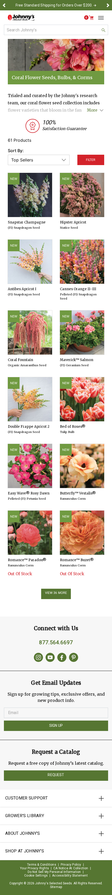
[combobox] (56, 30)
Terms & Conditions (41, 864)
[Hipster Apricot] (82, 195)
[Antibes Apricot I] (30, 262)
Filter (90, 160)
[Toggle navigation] (99, 18)
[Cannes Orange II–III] (82, 262)
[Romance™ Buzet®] (82, 533)
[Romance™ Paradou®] (30, 533)
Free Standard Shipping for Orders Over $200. (54, 5)
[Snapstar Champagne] (30, 195)
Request (56, 775)
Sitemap (56, 887)
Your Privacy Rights (34, 868)
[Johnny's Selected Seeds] (21, 17)
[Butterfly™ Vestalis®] (82, 466)
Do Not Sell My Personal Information (54, 872)
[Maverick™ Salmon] (82, 332)
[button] (4, 5)
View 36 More (56, 593)
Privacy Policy (71, 864)
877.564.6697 (56, 642)
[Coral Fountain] (30, 332)
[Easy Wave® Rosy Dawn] (30, 466)
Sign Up (56, 725)
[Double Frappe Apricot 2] (30, 399)
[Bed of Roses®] (82, 399)
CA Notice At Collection (70, 868)
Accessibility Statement (70, 875)
